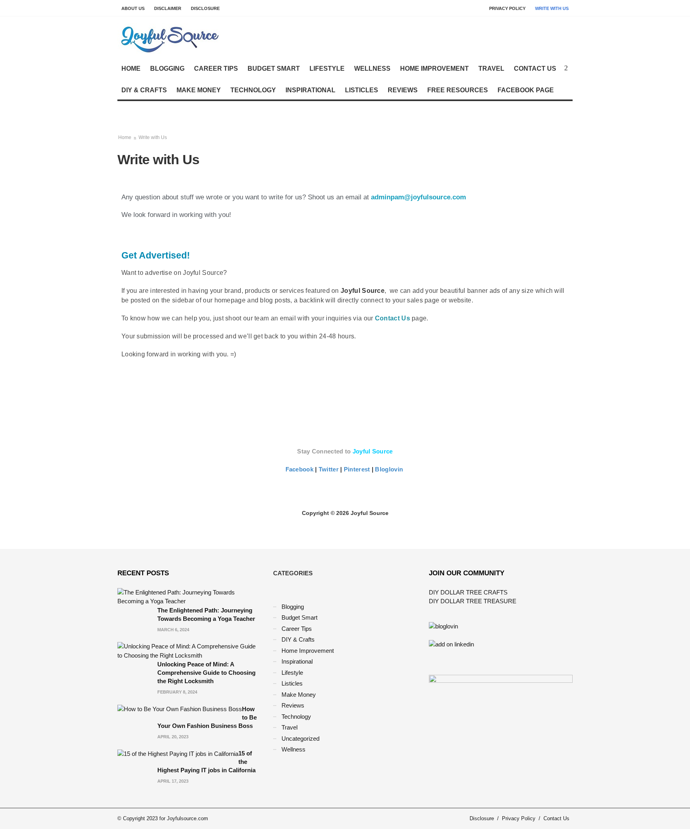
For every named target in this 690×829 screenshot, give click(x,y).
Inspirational (310, 90)
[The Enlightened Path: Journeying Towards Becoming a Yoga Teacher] (189, 596)
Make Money (198, 90)
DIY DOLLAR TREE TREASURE (472, 601)
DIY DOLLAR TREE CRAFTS (468, 592)
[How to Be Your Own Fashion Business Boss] (179, 709)
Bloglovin (389, 469)
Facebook (300, 469)
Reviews (403, 90)
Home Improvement (434, 68)
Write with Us (552, 8)
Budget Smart (274, 68)
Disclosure (205, 8)
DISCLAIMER (167, 8)
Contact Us (535, 68)
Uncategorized (300, 738)
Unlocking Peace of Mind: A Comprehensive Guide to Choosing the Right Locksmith (206, 672)
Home (131, 68)
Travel (491, 68)
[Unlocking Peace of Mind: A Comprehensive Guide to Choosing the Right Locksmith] (189, 650)
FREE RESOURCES (457, 90)
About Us (133, 8)
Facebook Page (526, 90)
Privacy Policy (507, 8)
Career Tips (216, 68)
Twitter (329, 469)
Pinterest (358, 469)
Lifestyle (327, 68)
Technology (253, 90)
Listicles (361, 90)
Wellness (372, 68)
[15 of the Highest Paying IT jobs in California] (177, 753)
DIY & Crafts (144, 90)
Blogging (167, 68)
